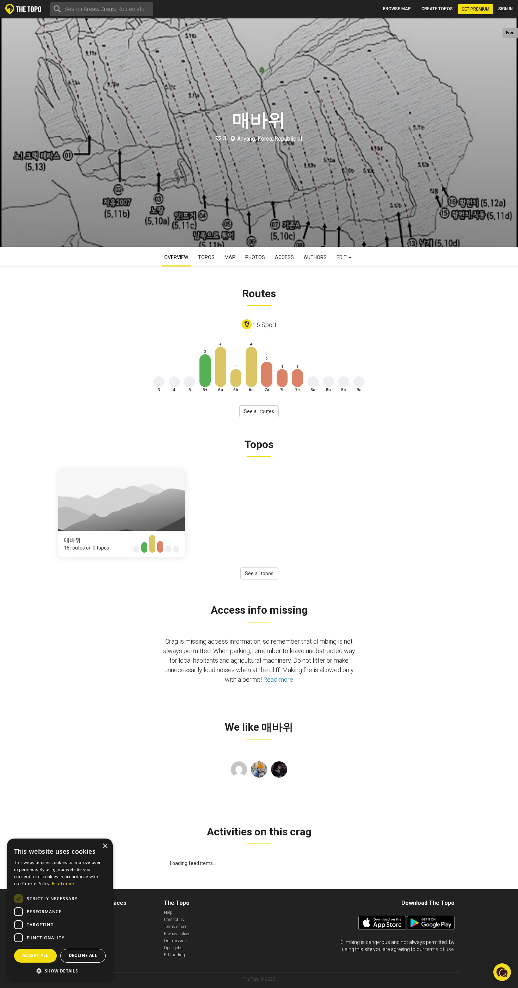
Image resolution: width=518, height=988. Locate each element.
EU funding (174, 954)
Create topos (437, 8)
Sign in (505, 8)
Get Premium (475, 9)
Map (229, 257)
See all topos (259, 573)
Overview (176, 257)
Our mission (175, 940)
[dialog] (60, 910)
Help (168, 912)
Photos (255, 257)
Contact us (174, 919)
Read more (278, 679)
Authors (315, 257)
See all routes (259, 411)
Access (284, 257)
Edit (342, 257)
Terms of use (175, 926)
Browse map (397, 8)
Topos (206, 257)
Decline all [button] (83, 955)
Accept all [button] (35, 955)
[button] (60, 970)
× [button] (104, 846)
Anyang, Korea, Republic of (270, 139)
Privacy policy (176, 933)
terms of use (439, 949)
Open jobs (173, 947)
